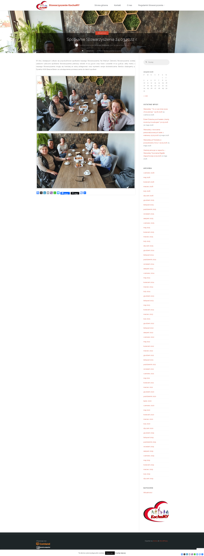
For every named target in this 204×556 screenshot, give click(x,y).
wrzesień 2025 (148, 214)
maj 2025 (146, 228)
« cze (145, 96)
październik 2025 (149, 209)
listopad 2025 (148, 205)
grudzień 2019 (148, 433)
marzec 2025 (148, 237)
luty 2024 (146, 291)
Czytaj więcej (120, 553)
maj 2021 (146, 378)
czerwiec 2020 (148, 405)
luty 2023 (146, 319)
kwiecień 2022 (148, 346)
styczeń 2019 (148, 478)
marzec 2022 (148, 351)
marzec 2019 (148, 469)
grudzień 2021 (148, 355)
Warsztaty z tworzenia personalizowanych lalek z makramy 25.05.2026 (153, 132)
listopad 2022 (148, 328)
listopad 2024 (148, 255)
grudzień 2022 (148, 323)
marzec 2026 (148, 186)
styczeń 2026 (148, 196)
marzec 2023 (148, 314)
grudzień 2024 (148, 250)
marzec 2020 (148, 419)
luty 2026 (146, 191)
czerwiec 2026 (148, 173)
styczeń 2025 (148, 246)
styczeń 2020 (148, 428)
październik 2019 (149, 442)
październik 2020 (149, 396)
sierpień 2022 (148, 332)
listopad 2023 (148, 301)
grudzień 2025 (148, 200)
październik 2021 (149, 364)
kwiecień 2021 (148, 383)
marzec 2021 (148, 387)
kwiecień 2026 (148, 182)
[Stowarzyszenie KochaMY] (41, 5)
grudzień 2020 (148, 392)
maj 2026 (146, 177)
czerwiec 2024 (148, 273)
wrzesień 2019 (148, 447)
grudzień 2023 (148, 296)
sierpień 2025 (148, 218)
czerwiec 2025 (148, 223)
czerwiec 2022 (148, 337)
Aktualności (102, 33)
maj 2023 (146, 305)
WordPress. (163, 541)
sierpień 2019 (148, 451)
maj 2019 (146, 460)
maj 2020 (146, 410)
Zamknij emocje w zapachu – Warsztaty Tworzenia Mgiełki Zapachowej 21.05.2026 (154, 153)
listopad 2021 (148, 360)
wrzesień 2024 (148, 264)
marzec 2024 (148, 287)
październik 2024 (149, 259)
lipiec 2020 (147, 401)
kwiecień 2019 (148, 465)
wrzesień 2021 (148, 369)
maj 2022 (146, 342)
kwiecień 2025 (148, 232)
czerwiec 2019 (148, 456)
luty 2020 (146, 424)
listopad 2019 (148, 437)
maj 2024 (146, 278)
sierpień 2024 (148, 269)
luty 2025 (146, 241)
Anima (155, 541)
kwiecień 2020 (148, 415)
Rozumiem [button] (109, 553)
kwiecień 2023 (148, 310)
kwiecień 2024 (148, 282)
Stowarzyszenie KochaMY (64, 5)
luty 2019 (146, 474)
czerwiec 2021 (148, 374)
